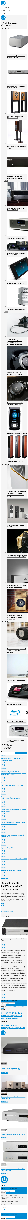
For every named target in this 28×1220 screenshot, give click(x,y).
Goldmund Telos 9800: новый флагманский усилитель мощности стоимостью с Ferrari (13, 772)
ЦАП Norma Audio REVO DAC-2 (11, 870)
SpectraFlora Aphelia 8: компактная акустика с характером (13, 823)
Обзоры (6, 181)
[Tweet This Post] (15, 763)
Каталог (6, 28)
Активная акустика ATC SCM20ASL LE (14, 859)
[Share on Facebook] (15, 943)
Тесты (6, 312)
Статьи (6, 621)
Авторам (6, 8)
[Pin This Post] (15, 764)
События (9, 746)
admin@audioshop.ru (7, 911)
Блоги (9, 747)
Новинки (6, 464)
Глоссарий (7, 749)
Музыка (6, 744)
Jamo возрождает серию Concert (12, 785)
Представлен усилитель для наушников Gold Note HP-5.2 (11, 797)
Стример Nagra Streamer (9, 848)
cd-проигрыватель (13, 1006)
